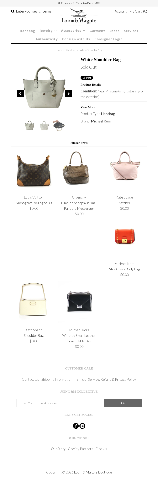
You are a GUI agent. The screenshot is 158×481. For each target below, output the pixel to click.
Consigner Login (108, 39)
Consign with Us (76, 39)
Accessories (71, 30)
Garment (97, 31)
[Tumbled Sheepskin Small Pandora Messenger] (79, 190)
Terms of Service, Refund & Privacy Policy (105, 379)
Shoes (114, 31)
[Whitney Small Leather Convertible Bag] (79, 322)
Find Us (101, 449)
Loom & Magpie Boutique (93, 472)
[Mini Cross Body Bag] (124, 256)
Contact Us (30, 379)
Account (121, 11)
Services (131, 31)
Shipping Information (56, 379)
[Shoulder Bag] (34, 322)
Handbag (27, 31)
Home (59, 50)
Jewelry (46, 30)
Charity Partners (80, 449)
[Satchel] (124, 190)
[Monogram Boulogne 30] (34, 190)
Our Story (58, 449)
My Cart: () (138, 11)
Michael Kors (101, 121)
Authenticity (47, 39)
